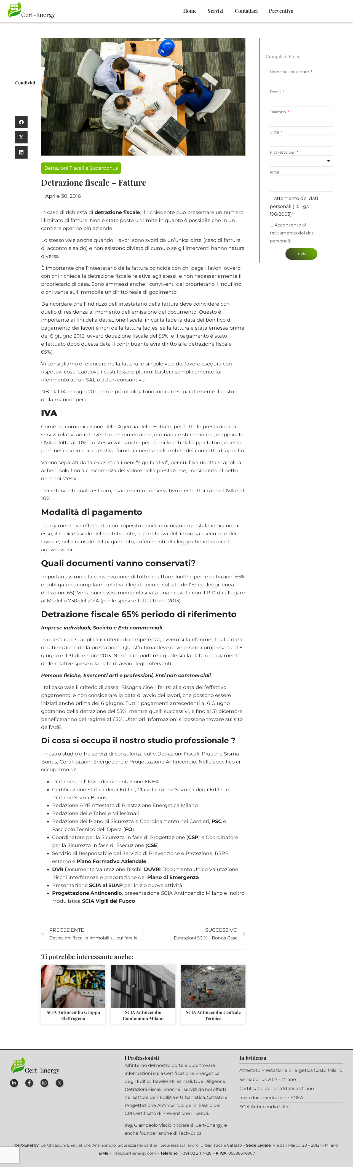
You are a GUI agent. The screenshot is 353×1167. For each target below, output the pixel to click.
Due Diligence (209, 1081)
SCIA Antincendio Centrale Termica (213, 1015)
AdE (56, 727)
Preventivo (281, 10)
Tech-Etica (190, 1133)
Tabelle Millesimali (116, 813)
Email (276, 91)
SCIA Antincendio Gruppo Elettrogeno (73, 1015)
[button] (21, 122)
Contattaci (246, 10)
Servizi (216, 10)
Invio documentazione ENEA (123, 782)
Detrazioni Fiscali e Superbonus (81, 168)
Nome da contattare (290, 71)
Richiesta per (283, 152)
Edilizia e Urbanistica (182, 1097)
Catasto (215, 1097)
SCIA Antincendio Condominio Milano (143, 1015)
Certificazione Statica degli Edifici (93, 790)
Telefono (278, 112)
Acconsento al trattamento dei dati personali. (292, 233)
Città (275, 132)
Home (190, 10)
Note (274, 172)
